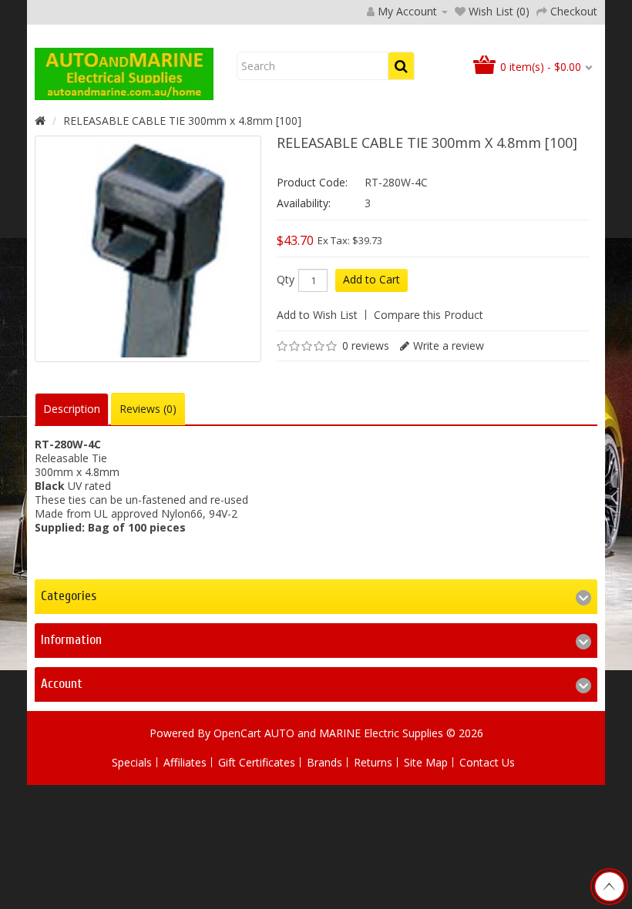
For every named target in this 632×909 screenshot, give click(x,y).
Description (71, 408)
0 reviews (365, 345)
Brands (324, 762)
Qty (285, 280)
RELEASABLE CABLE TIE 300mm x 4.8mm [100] (182, 120)
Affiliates (185, 762)
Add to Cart (371, 279)
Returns (373, 762)
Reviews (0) (147, 408)
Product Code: (312, 182)
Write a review (448, 345)
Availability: (304, 203)
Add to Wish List (317, 315)
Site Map (426, 762)
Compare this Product (428, 314)
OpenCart (237, 733)
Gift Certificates (256, 762)
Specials (132, 762)
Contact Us (487, 762)
